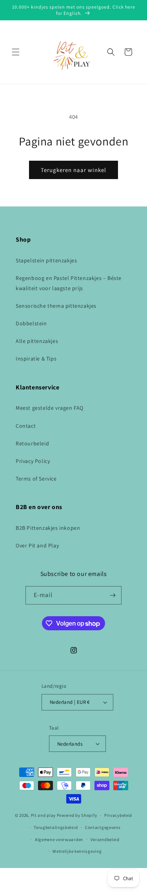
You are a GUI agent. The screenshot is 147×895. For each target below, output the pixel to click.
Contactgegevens (103, 827)
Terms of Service (36, 478)
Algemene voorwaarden (59, 839)
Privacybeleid (118, 815)
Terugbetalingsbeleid (56, 827)
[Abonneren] (112, 595)
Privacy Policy (33, 461)
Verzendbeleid (105, 839)
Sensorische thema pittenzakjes (56, 305)
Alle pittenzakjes (37, 340)
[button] (15, 52)
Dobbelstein (31, 323)
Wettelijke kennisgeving (77, 851)
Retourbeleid (32, 443)
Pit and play (43, 815)
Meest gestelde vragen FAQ (49, 407)
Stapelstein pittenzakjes (46, 260)
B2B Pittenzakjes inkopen (48, 527)
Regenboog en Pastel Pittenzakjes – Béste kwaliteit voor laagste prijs (69, 282)
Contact (26, 425)
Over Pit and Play (37, 545)
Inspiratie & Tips (36, 358)
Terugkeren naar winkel (73, 170)
